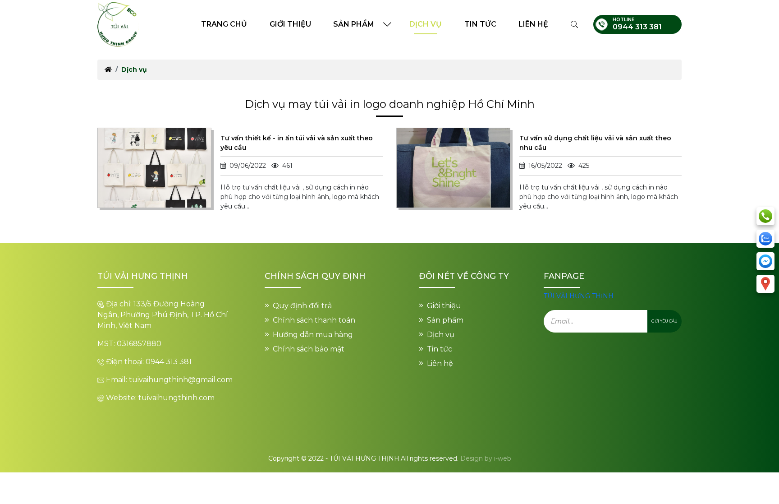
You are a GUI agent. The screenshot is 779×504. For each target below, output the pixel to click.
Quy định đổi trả (302, 305)
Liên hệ (533, 24)
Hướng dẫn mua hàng (313, 334)
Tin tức (480, 24)
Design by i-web (485, 458)
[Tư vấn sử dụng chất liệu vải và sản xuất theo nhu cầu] (453, 167)
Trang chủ (224, 24)
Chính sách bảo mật (308, 349)
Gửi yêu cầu (664, 321)
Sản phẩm (353, 24)
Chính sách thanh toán (314, 320)
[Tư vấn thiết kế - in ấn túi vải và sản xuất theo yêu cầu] (154, 167)
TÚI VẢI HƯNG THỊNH (579, 296)
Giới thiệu (290, 24)
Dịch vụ (425, 24)
